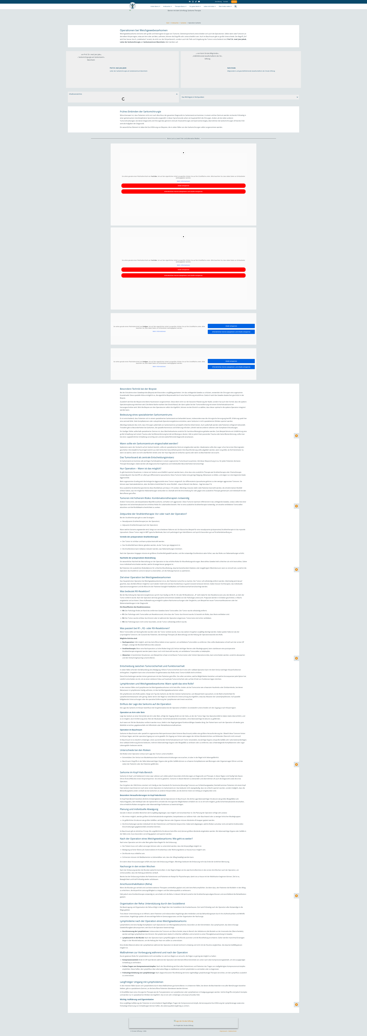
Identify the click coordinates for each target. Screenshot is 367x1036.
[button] (235, 6)
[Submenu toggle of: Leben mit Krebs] (215, 6)
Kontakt (225, 1)
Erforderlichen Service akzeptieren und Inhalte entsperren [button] (183, 191)
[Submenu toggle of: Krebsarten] (171, 6)
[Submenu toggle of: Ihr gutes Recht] (200, 6)
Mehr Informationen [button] (183, 181)
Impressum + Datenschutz (228, 1031)
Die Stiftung (218, 1)
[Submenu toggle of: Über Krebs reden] (231, 6)
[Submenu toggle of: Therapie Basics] (186, 6)
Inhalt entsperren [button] (183, 186)
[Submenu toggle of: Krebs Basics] (160, 6)
